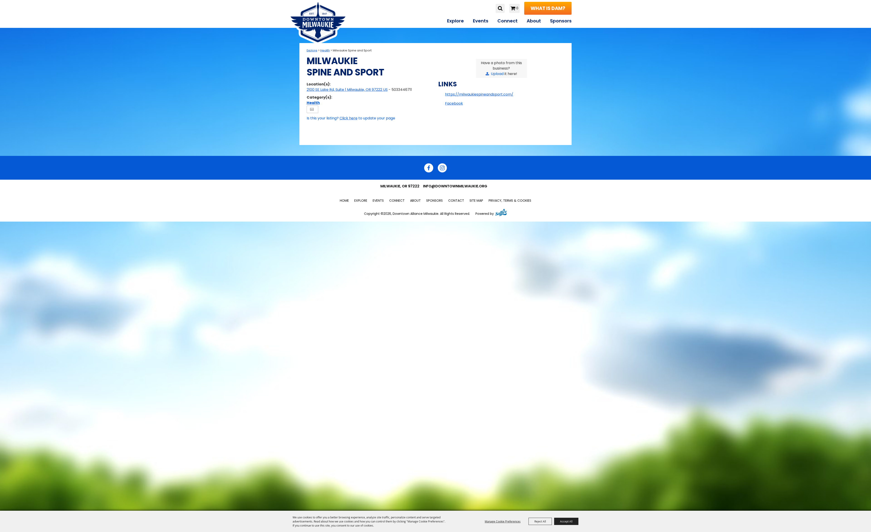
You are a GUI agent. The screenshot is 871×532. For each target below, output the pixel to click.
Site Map (476, 200)
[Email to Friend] (312, 109)
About (534, 21)
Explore (455, 21)
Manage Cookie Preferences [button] (503, 521)
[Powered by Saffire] (501, 211)
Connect (507, 21)
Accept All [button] (566, 521)
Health (325, 50)
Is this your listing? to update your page (351, 118)
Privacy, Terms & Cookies (510, 200)
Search (500, 8)
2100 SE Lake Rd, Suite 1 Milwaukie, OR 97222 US (347, 89)
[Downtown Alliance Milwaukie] (318, 22)
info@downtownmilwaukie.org (455, 186)
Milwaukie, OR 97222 (399, 186)
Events (480, 21)
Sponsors (561, 21)
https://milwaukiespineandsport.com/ (479, 94)
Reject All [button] (540, 521)
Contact (456, 200)
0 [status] (517, 8)
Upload (497, 73)
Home (344, 200)
